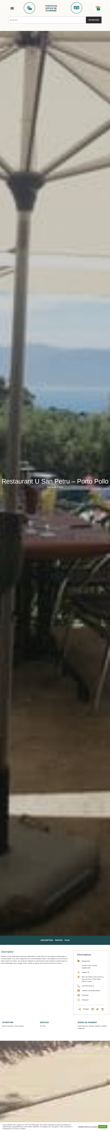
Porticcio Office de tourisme (51, 8)
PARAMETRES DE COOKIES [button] (88, 1127)
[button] (92, 1009)
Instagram (85, 1000)
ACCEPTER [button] (102, 1127)
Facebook (85, 995)
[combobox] (46, 20)
